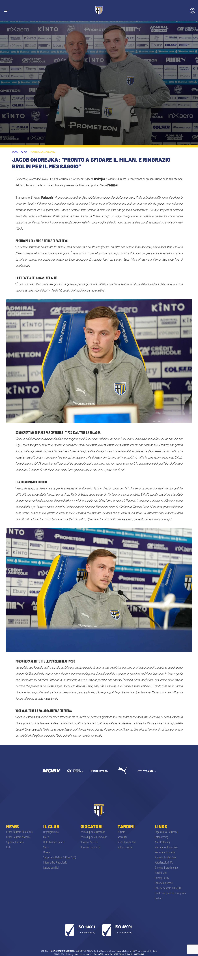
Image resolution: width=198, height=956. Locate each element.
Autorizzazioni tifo (164, 862)
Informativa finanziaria (166, 847)
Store (46, 847)
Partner (158, 898)
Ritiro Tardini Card (127, 842)
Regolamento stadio (165, 852)
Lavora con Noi (51, 867)
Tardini (126, 826)
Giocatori (91, 826)
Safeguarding (161, 837)
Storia (46, 837)
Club (8, 847)
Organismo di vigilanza (166, 832)
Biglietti (121, 832)
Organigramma (51, 832)
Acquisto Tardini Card (165, 857)
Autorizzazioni (125, 847)
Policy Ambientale (164, 883)
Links (161, 826)
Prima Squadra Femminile (19, 832)
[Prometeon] (99, 771)
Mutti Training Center (54, 842)
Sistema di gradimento (166, 867)
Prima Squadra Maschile (18, 837)
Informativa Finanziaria (55, 862)
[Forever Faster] (123, 771)
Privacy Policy (162, 877)
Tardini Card (161, 872)
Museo (46, 852)
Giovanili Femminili (90, 847)
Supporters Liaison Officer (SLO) (59, 857)
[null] (51, 771)
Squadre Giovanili (15, 842)
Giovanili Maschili (89, 842)
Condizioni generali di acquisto (170, 893)
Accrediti (122, 837)
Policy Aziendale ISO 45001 (168, 888)
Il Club (51, 826)
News (23, 151)
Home (15, 151)
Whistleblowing (162, 842)
